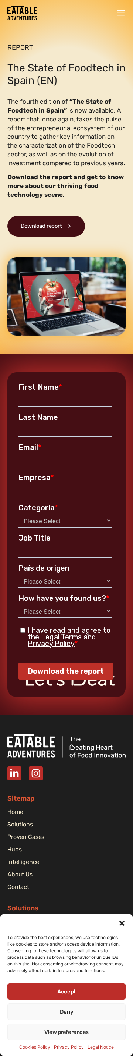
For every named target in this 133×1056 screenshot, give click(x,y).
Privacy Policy (69, 1047)
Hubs (14, 850)
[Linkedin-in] (14, 773)
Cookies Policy (34, 1047)
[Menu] (121, 13)
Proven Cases (25, 837)
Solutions (20, 825)
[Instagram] (36, 773)
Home (15, 812)
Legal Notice (101, 1047)
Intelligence (23, 862)
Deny (66, 1012)
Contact (18, 887)
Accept (66, 991)
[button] (122, 923)
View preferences (66, 1032)
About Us (20, 875)
